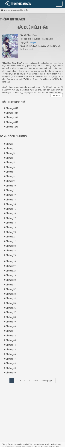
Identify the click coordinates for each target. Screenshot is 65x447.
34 (11, 298)
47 (11, 358)
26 (11, 261)
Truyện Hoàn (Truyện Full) (19, 444)
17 (11, 218)
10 (11, 185)
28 (11, 270)
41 (11, 330)
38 (11, 317)
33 (11, 293)
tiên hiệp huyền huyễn (34, 46)
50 (11, 372)
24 (11, 250)
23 (11, 245)
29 (11, 275)
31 (11, 284)
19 (11, 227)
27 (11, 265)
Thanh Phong (32, 35)
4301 (12, 117)
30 (11, 279)
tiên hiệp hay (48, 46)
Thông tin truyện (12, 19)
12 (11, 194)
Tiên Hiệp (31, 38)
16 (11, 213)
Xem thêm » (56, 95)
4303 (12, 108)
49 (11, 368)
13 (11, 199)
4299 (12, 126)
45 (11, 349)
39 (11, 321)
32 (11, 289)
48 (11, 363)
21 (11, 236)
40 (11, 326)
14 (11, 204)
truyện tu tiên (28, 49)
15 (11, 208)
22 (11, 241)
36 (11, 307)
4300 (12, 122)
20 (11, 232)
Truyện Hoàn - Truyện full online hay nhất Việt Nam (18, 4)
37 (11, 312)
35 (11, 303)
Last (35, 380)
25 (11, 255)
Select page (46, 380)
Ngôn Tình (49, 38)
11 (11, 190)
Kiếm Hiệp (40, 38)
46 (11, 354)
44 (11, 344)
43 (11, 340)
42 (11, 335)
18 (11, 222)
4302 (12, 112)
